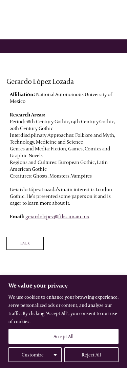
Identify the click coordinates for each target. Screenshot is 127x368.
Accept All (63, 336)
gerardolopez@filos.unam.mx (57, 216)
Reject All (91, 355)
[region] (63, 321)
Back (25, 243)
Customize (33, 355)
